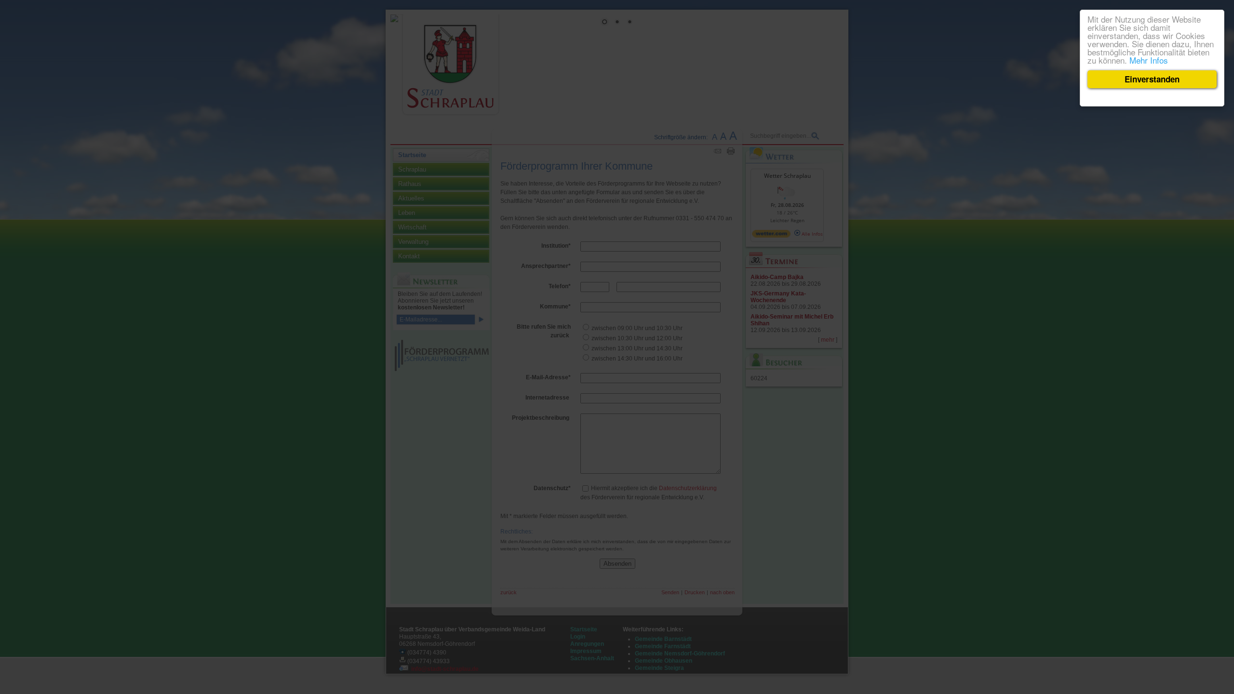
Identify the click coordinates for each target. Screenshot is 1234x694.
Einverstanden (1152, 79)
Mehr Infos (1148, 60)
